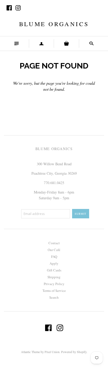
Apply (54, 263)
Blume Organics (54, 24)
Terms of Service (54, 290)
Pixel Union (52, 352)
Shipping (54, 277)
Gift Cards (54, 270)
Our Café (54, 249)
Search (54, 297)
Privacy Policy (54, 283)
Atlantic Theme (30, 352)
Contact (54, 243)
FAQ (54, 256)
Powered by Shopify (74, 352)
